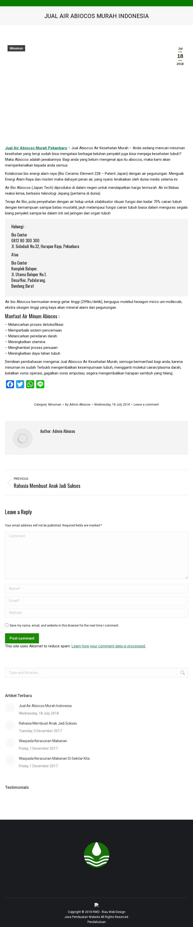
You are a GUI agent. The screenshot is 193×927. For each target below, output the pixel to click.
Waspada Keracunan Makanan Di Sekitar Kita (54, 758)
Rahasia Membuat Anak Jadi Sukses (48, 723)
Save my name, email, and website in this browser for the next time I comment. (64, 625)
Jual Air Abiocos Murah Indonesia (45, 706)
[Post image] (10, 708)
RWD (96, 912)
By (77, 404)
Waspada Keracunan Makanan (43, 741)
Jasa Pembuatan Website (82, 917)
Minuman (16, 48)
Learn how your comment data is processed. (109, 646)
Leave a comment (146, 404)
